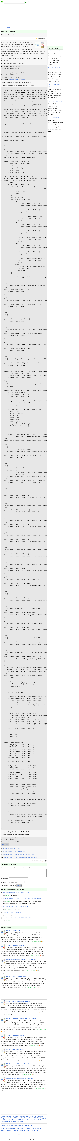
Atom (27, 1125)
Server (42, 1119)
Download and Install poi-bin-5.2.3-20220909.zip (18, 918)
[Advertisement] (24, 15)
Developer (9, 1128)
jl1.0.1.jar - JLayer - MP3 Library (13, 912)
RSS (23, 1125)
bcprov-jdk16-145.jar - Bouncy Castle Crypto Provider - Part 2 (22, 898)
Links (8, 1130)
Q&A (12, 1130)
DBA (14, 1128)
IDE (11, 1118)
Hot (7, 1125)
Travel (28, 1130)
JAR (25, 1128)
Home (3, 28)
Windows (20, 1128)
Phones (22, 1130)
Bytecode (15, 1116)
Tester (3, 1128)
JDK (34, 1118)
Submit (19, 885)
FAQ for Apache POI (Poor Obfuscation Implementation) (21, 857)
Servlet (3, 1121)
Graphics (4, 1118)
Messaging (7, 1119)
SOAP (8, 1121)
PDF (19, 1119)
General (40, 1116)
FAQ (32, 1130)
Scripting (30, 1119)
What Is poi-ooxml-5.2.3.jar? (11, 848)
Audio (3, 1116)
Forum (36, 1130)
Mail (2, 1119)
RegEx (3, 1130)
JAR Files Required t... (55, 101)
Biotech (8, 1116)
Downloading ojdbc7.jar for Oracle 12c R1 (16, 906)
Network (15, 1119)
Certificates (38, 1128)
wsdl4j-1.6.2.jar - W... (54, 51)
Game (35, 1116)
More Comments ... (7, 924)
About (11, 1125)
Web (18, 1121)
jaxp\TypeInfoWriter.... (54, 117)
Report (24, 1119)
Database (22, 1116)
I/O (8, 1118)
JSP (38, 1118)
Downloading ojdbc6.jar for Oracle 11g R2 (16, 892)
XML (21, 1121)
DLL (28, 1128)
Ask (31, 1125)
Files (32, 1128)
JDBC (8, 28)
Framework (29, 1116)
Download (5, 844)
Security (37, 1119)
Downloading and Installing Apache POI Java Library (18, 854)
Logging (43, 1118)
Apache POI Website (17, 79)
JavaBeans (24, 1118)
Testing (13, 1121)
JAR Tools (16, 1118)
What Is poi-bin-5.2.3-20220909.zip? (13, 851)
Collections (17, 1125)
